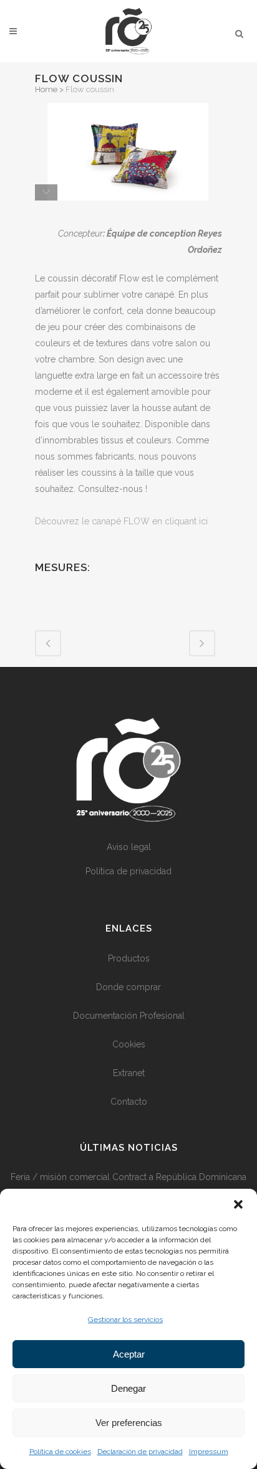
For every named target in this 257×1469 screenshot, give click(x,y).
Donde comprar (128, 987)
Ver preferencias (128, 1422)
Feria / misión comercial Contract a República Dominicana (128, 1177)
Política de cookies (60, 1451)
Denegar (128, 1388)
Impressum (208, 1451)
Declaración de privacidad (140, 1451)
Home (46, 89)
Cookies (128, 1044)
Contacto (128, 1102)
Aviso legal (129, 847)
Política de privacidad (128, 871)
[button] (238, 1204)
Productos (129, 958)
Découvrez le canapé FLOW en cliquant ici (121, 521)
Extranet (129, 1073)
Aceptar (129, 1354)
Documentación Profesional (129, 1016)
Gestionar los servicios (125, 1319)
